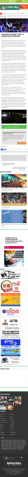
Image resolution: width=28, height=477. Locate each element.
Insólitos (11, 418)
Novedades (12, 426)
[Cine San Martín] (10, 274)
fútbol (7, 447)
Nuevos (6, 437)
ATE (17, 443)
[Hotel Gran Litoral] (10, 299)
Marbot (10, 445)
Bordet (7, 445)
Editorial (1, 428)
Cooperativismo (3, 420)
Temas (2, 437)
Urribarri (14, 445)
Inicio (1, 15)
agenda (19, 442)
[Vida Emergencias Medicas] (10, 311)
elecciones (14, 447)
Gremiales (12, 414)
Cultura (4, 15)
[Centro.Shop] (10, 334)
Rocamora (3, 442)
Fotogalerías (2, 434)
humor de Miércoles (23, 443)
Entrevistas (2, 432)
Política (11, 430)
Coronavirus (23, 440)
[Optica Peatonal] (10, 360)
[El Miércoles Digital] (14, 6)
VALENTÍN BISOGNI (4, 448)
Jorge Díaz (3, 445)
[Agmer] (10, 323)
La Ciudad (12, 420)
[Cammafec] (10, 343)
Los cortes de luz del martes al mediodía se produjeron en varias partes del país (18, 168)
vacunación (15, 442)
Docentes (3, 447)
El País (1, 430)
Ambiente (2, 414)
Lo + (10, 437)
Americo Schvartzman (4, 440)
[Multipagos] (10, 352)
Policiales (11, 428)
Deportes (2, 426)
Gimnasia (10, 440)
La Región (12, 424)
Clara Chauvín (19, 445)
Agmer (19, 440)
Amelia (1, 416)
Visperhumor (12, 434)
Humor (11, 416)
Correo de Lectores (3, 422)
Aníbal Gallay (3, 443)
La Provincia (12, 422)
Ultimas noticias (13, 432)
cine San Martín (20, 448)
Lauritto (23, 445)
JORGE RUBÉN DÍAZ (9, 442)
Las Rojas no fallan (5, 207)
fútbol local (15, 448)
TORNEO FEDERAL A (20, 447)
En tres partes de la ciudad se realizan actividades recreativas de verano (9, 164)
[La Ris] (10, 285)
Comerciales (2, 418)
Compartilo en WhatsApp (12, 127)
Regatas (10, 447)
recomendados (9, 443)
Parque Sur (14, 443)
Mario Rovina (23, 442)
